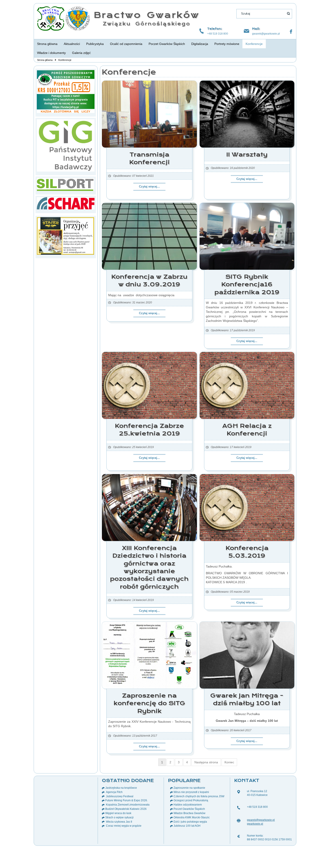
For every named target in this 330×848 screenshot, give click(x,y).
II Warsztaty (247, 154)
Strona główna (45, 60)
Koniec (229, 762)
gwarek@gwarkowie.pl (266, 33)
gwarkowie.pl (255, 823)
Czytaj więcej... (149, 186)
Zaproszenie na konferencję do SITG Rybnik (149, 703)
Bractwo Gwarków (146, 15)
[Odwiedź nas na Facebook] (291, 31)
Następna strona (206, 762)
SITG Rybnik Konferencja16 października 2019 (246, 284)
